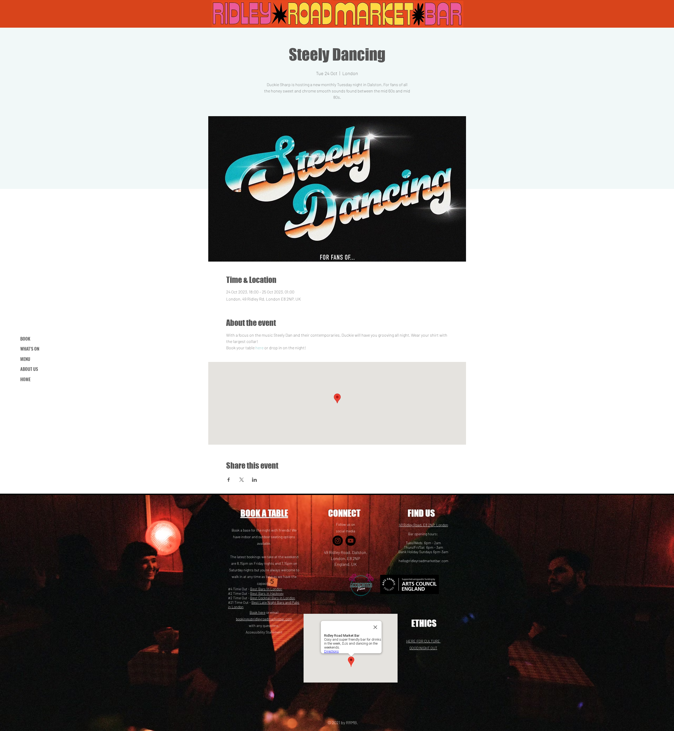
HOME (25, 379)
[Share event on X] (241, 480)
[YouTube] (350, 541)
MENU (25, 359)
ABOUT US (29, 369)
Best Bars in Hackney (267, 593)
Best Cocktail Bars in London (272, 598)
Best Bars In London (266, 589)
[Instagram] (338, 541)
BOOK (25, 338)
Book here (257, 612)
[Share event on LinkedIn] (254, 480)
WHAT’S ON (29, 348)
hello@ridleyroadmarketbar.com (423, 560)
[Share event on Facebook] (228, 480)
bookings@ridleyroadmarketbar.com (264, 619)
